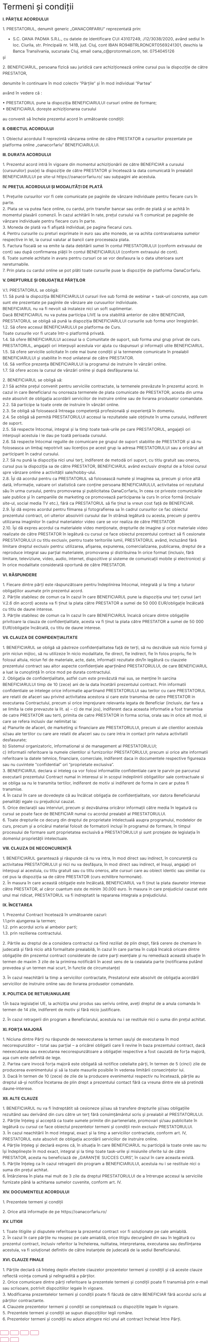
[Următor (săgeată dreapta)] (14, 1339)
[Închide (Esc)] (34, 1332)
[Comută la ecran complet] (14, 1332)
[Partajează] (24, 1332)
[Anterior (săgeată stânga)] (4, 1339)
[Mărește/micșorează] (4, 1332)
